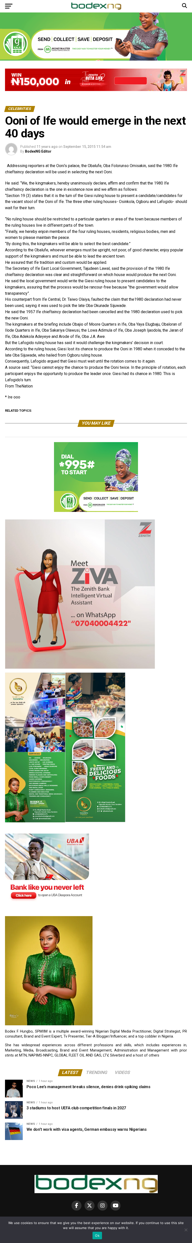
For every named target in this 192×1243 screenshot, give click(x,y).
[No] (185, 1229)
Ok (97, 1236)
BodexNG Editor (38, 151)
